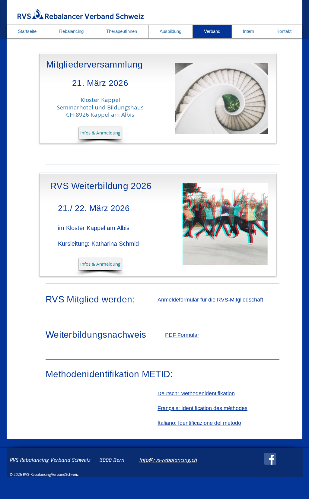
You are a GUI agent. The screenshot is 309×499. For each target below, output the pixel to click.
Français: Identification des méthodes (202, 408)
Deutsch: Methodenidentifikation (196, 393)
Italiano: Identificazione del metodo (199, 423)
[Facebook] (270, 459)
